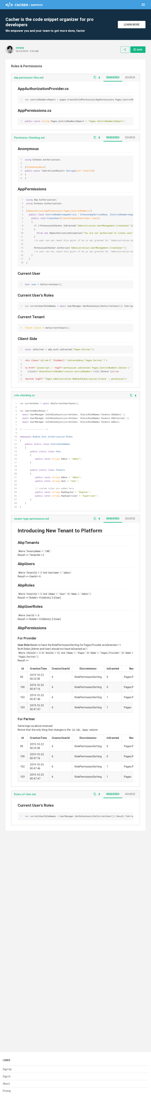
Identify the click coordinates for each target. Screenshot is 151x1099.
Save (137, 49)
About (6, 1083)
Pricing (7, 1091)
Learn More (132, 24)
